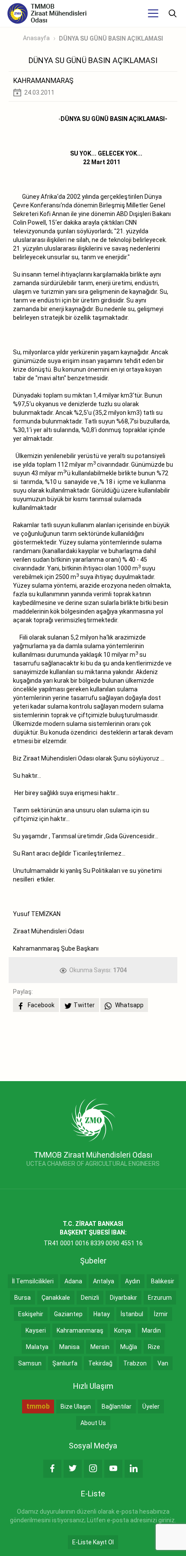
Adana (73, 1281)
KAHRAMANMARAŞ (43, 80)
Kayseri (36, 1330)
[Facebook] (52, 1469)
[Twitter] (73, 1469)
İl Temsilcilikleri (33, 1281)
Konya (122, 1330)
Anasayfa (36, 38)
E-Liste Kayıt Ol (93, 1542)
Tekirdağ (100, 1363)
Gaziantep (68, 1314)
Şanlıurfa (64, 1363)
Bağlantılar (116, 1406)
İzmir (161, 1314)
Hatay (101, 1314)
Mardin (151, 1330)
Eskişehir (30, 1314)
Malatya (37, 1346)
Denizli (90, 1297)
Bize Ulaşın (76, 1406)
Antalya (103, 1281)
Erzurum (160, 1297)
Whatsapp (129, 1005)
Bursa (22, 1297)
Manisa (69, 1346)
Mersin (99, 1346)
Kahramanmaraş (80, 1330)
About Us (93, 1422)
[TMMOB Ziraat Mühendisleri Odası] (93, 1119)
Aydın (132, 1281)
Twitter (84, 1005)
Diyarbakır (123, 1297)
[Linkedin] (134, 1469)
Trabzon (135, 1363)
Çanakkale (56, 1297)
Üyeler (151, 1406)
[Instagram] (93, 1469)
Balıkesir (162, 1281)
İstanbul (132, 1314)
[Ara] (173, 13)
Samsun (30, 1363)
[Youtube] (113, 1469)
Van (162, 1363)
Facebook (40, 1005)
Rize (154, 1346)
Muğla (128, 1346)
